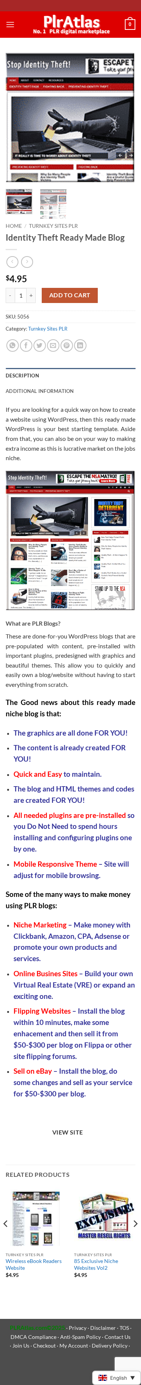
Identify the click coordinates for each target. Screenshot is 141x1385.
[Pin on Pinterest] (67, 345)
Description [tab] (22, 376)
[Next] (123, 118)
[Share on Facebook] (26, 345)
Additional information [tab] (40, 391)
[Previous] (17, 118)
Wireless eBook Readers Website (34, 1264)
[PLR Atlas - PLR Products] (69, 24)
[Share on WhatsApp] (12, 345)
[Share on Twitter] (39, 345)
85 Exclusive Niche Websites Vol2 (96, 1264)
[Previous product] (27, 262)
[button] (10, 24)
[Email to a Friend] (53, 345)
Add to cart (70, 295)
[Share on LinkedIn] (80, 345)
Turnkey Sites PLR (53, 226)
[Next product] (12, 262)
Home (14, 226)
